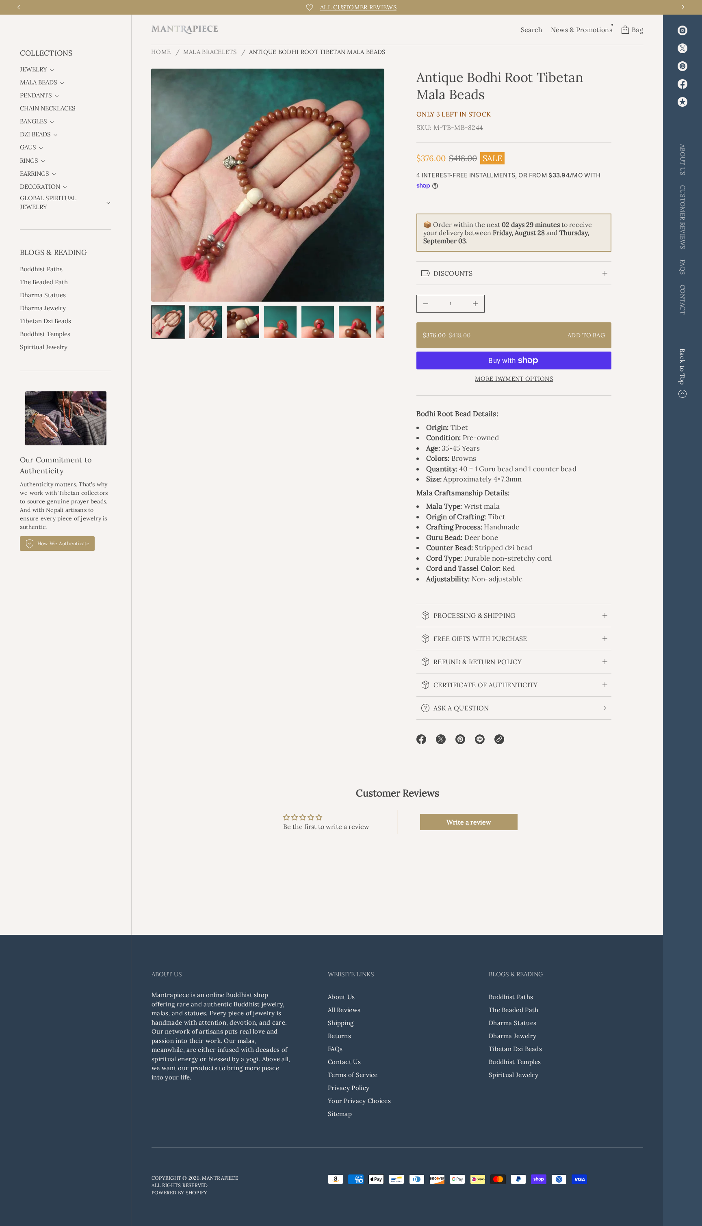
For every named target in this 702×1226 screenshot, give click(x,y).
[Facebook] (682, 84)
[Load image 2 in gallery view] (205, 322)
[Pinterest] (682, 66)
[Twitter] (682, 48)
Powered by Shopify (179, 1192)
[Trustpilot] (682, 102)
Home (161, 52)
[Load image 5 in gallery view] (317, 322)
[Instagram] (682, 30)
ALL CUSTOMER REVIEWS (358, 7)
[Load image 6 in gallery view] (355, 322)
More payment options (514, 378)
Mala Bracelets (209, 52)
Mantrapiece (220, 1178)
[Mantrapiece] (185, 30)
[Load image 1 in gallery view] (168, 322)
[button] (532, 30)
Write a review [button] (468, 822)
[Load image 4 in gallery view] (280, 322)
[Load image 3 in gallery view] (243, 322)
